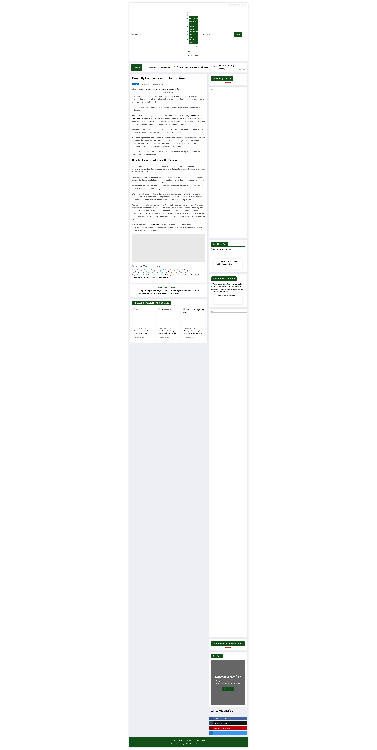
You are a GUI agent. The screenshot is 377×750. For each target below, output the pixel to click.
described (136, 118)
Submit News (200, 740)
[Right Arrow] (244, 68)
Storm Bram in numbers (226, 296)
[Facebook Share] (134, 271)
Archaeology (193, 18)
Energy (191, 29)
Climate (191, 26)
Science (191, 39)
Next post (174, 287)
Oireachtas (153, 277)
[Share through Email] (176, 271)
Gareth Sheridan (178, 275)
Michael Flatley (143, 277)
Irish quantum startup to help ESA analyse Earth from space (192, 332)
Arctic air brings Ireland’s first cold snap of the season (142, 332)
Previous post (162, 287)
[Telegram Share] (162, 271)
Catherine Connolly (153, 275)
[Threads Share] (167, 271)
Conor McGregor (166, 275)
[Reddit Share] (171, 271)
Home (173, 740)
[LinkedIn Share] (143, 271)
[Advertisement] (168, 248)
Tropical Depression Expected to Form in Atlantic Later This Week (152, 291)
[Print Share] (181, 271)
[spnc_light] (245, 34)
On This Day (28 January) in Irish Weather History (228, 262)
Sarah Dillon (188, 328)
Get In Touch (228, 689)
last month (194, 115)
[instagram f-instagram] (235, 5)
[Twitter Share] (138, 271)
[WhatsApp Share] (148, 271)
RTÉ (169, 277)
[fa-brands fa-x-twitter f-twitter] (232, 5)
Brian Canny (145, 84)
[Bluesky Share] (157, 271)
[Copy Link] (186, 271)
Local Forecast (191, 47)
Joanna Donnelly (191, 275)
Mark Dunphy (138, 328)
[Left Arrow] (240, 68)
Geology (192, 34)
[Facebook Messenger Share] (153, 271)
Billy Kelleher (140, 275)
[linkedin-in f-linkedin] (242, 5)
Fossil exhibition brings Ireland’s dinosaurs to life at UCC (167, 332)
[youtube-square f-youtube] (239, 5)
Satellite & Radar (192, 56)
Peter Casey (162, 277)
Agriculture (192, 21)
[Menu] (150, 34)
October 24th (154, 224)
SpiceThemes (202, 744)
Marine (191, 24)
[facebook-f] (229, 5)
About (181, 740)
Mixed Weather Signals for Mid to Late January (212, 67)
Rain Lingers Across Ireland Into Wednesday (185, 291)
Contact (189, 740)
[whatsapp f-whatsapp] (245, 5)
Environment (193, 31)
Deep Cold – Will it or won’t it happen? (173, 67)
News (135, 84)
